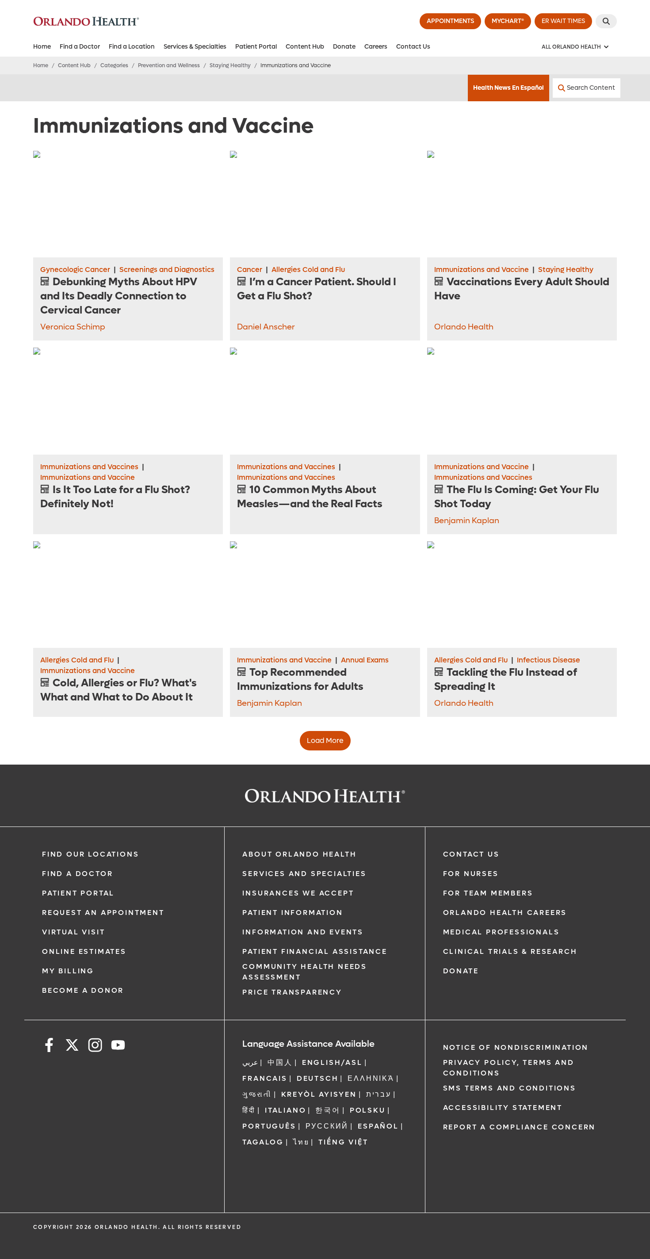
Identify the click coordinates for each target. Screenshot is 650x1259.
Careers (375, 46)
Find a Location (132, 46)
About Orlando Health (299, 854)
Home (42, 46)
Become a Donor (83, 990)
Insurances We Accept (298, 893)
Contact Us (413, 46)
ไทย (301, 1142)
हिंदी (249, 1110)
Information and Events (302, 932)
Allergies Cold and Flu (308, 269)
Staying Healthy (230, 65)
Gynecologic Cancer (75, 269)
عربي (250, 1062)
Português (269, 1126)
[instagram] (95, 1046)
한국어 (327, 1110)
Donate (344, 46)
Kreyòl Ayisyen (319, 1094)
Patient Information (292, 912)
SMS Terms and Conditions (509, 1088)
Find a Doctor (80, 46)
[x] (72, 1046)
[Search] (606, 21)
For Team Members (488, 893)
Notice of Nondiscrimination (516, 1047)
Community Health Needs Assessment (304, 972)
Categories (114, 65)
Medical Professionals (501, 932)
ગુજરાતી (256, 1094)
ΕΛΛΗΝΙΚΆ (371, 1078)
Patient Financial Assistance (314, 951)
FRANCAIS (264, 1078)
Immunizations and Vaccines (89, 466)
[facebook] (49, 1046)
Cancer (249, 269)
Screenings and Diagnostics (166, 269)
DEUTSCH (318, 1078)
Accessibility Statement (502, 1107)
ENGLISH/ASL (332, 1062)
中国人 (280, 1062)
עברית (378, 1094)
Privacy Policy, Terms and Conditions (508, 1068)
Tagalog (263, 1142)
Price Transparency (292, 992)
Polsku (368, 1110)
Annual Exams (365, 660)
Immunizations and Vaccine (481, 269)
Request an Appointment (103, 912)
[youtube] (118, 1046)
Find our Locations (90, 854)
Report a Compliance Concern (519, 1127)
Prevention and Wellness (169, 65)
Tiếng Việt (343, 1142)
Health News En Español (508, 88)
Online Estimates (84, 951)
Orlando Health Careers (505, 912)
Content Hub (305, 46)
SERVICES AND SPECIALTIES (304, 873)
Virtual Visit (73, 932)
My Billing (68, 971)
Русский (327, 1126)
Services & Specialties (195, 46)
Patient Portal (256, 46)
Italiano (285, 1110)
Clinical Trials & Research (510, 951)
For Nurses (471, 873)
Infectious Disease (548, 660)
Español (378, 1126)
